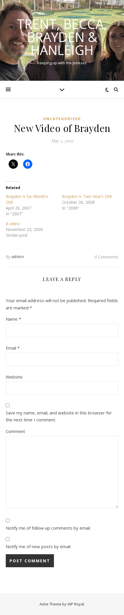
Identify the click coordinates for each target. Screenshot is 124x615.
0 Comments (106, 257)
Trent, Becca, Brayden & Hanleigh (62, 36)
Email (13, 348)
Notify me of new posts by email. (38, 546)
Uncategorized (62, 118)
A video (13, 223)
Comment (15, 431)
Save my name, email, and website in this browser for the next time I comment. (59, 416)
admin (18, 256)
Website (14, 377)
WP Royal (75, 604)
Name (13, 319)
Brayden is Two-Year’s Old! (87, 196)
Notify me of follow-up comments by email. (48, 528)
